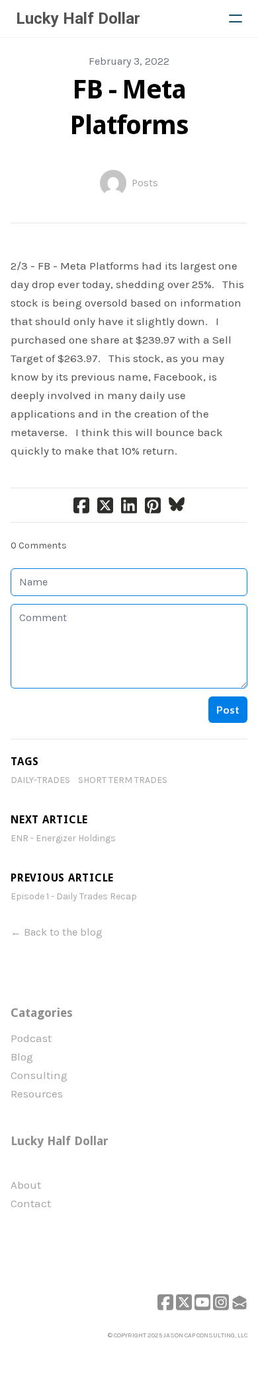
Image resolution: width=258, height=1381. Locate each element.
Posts (145, 182)
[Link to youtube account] (202, 1302)
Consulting (39, 1075)
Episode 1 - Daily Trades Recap (74, 896)
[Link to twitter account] (184, 1302)
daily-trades (40, 780)
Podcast (31, 1038)
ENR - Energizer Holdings (63, 838)
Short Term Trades (122, 780)
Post (227, 709)
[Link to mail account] (239, 1302)
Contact (31, 1203)
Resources (37, 1093)
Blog (22, 1056)
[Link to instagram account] (221, 1302)
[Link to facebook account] (165, 1302)
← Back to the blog (57, 932)
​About (26, 1184)
